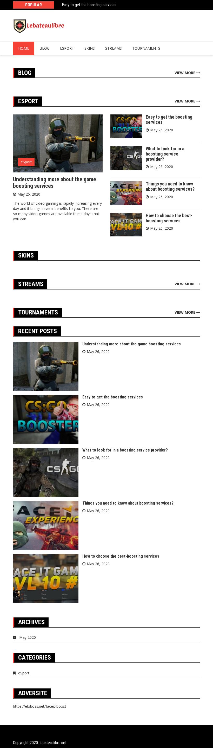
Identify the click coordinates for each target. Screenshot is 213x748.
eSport (67, 48)
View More (185, 72)
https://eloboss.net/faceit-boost (39, 706)
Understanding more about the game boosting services (54, 182)
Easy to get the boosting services (89, 4)
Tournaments (146, 48)
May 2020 (27, 637)
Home (23, 48)
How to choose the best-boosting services (169, 218)
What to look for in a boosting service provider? (165, 154)
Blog (44, 48)
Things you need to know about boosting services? (170, 186)
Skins (89, 48)
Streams (113, 48)
